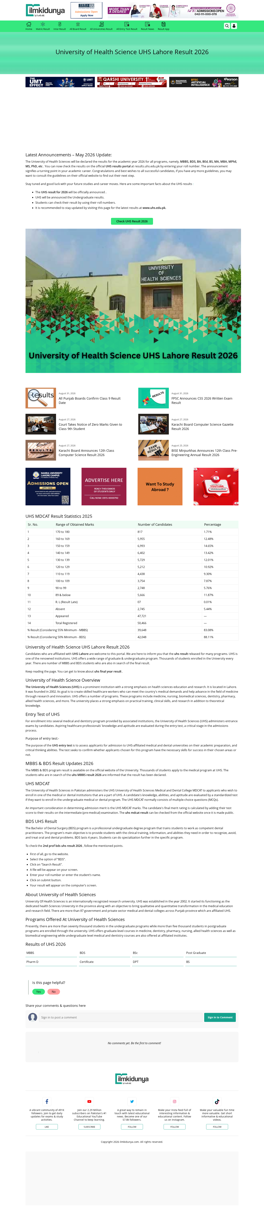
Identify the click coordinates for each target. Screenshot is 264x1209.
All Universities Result (101, 29)
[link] (86, 10)
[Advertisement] (132, 115)
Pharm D (32, 962)
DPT (135, 962)
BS (188, 962)
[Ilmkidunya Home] (45, 10)
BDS (82, 953)
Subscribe (89, 1126)
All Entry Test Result (126, 29)
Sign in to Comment (220, 1017)
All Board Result (78, 29)
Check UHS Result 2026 (132, 221)
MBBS (30, 953)
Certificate (87, 962)
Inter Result (60, 29)
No (54, 992)
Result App (163, 29)
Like (47, 1126)
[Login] (234, 26)
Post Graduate (196, 953)
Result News (147, 29)
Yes (38, 992)
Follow (132, 1126)
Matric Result (43, 29)
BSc (135, 953)
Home (29, 29)
